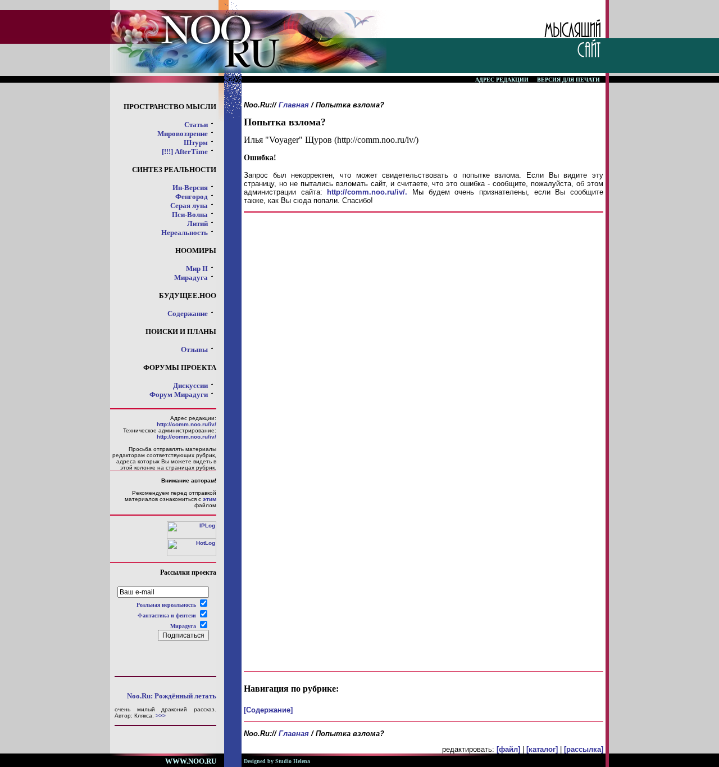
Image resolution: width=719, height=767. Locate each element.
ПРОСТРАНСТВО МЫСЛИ (170, 106)
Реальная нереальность (166, 605)
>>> (161, 715)
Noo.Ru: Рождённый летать (171, 696)
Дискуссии (190, 385)
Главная (294, 105)
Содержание (187, 313)
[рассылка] (583, 749)
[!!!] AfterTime (185, 151)
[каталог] (542, 749)
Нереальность (184, 232)
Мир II (197, 268)
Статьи (196, 124)
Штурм (196, 142)
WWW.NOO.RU (190, 761)
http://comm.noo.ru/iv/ (186, 424)
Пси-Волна (190, 214)
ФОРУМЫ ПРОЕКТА (179, 367)
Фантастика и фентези (167, 615)
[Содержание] (268, 710)
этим (209, 499)
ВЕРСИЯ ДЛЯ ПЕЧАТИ (568, 79)
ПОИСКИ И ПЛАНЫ (180, 331)
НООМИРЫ (195, 250)
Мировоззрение (182, 133)
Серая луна (189, 205)
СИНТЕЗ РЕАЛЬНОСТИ (174, 169)
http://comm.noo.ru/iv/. (367, 192)
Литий (197, 223)
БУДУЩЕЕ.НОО (187, 295)
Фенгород (191, 196)
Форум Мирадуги (178, 394)
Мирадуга (191, 277)
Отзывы (194, 349)
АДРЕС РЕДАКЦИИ (502, 79)
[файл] (508, 749)
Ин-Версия (190, 187)
